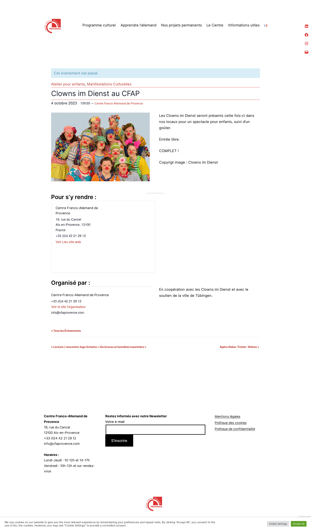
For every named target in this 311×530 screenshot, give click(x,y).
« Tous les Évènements (66, 330)
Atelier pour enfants (68, 84)
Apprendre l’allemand (138, 25)
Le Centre (214, 25)
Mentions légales (227, 416)
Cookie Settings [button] (278, 523)
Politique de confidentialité (235, 429)
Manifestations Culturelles (109, 84)
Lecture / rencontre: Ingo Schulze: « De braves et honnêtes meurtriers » (98, 347)
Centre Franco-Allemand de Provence (119, 103)
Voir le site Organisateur (68, 306)
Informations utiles (244, 25)
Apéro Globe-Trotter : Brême (239, 347)
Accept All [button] (298, 523)
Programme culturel (99, 25)
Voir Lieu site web (68, 241)
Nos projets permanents (181, 25)
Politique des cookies (231, 423)
